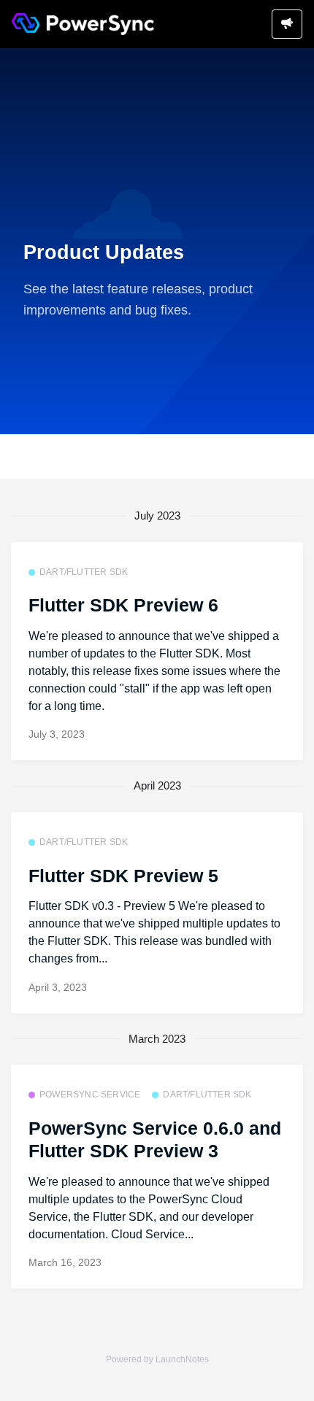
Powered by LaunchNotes (157, 1359)
